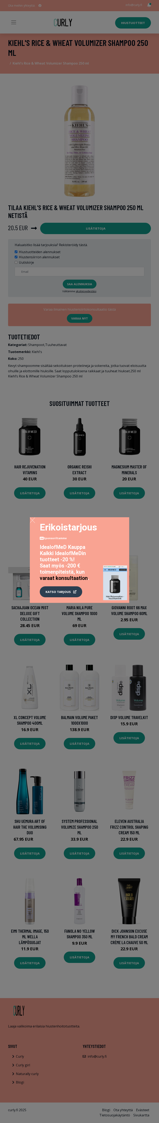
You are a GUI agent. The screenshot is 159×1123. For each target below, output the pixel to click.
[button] (61, 591)
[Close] (32, 520)
